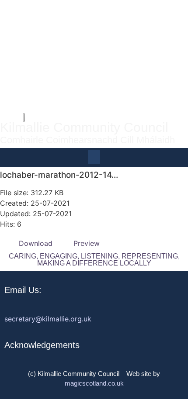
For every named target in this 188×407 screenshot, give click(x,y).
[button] (94, 157)
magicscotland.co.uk (94, 383)
